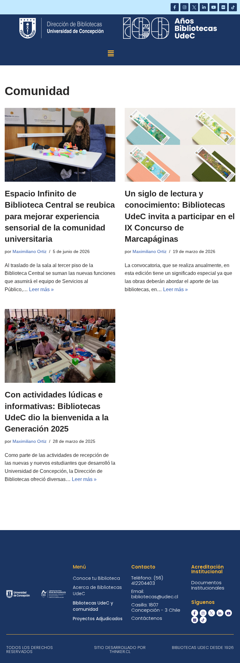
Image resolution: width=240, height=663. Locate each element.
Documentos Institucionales (207, 585)
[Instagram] (184, 7)
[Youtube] (213, 7)
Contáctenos (146, 618)
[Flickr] (223, 7)
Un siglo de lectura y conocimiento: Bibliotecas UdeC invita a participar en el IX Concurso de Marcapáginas (180, 216)
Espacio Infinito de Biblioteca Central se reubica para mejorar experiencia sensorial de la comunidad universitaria (60, 216)
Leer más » (41, 289)
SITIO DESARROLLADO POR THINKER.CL (120, 650)
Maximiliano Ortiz (29, 251)
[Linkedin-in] (204, 7)
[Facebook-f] (175, 7)
